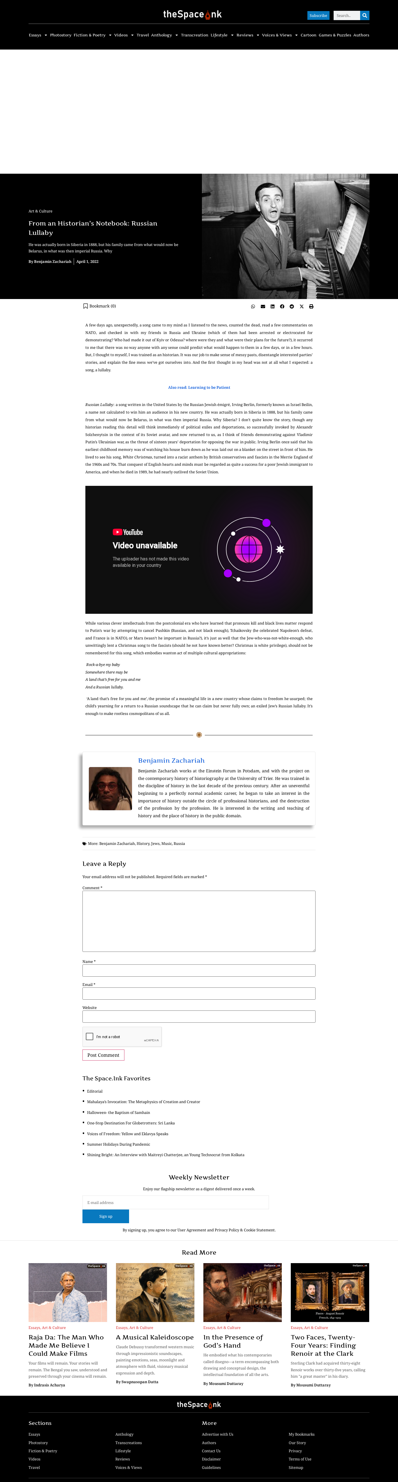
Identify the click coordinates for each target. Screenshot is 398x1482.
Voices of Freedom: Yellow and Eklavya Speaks (127, 1133)
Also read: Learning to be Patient (199, 387)
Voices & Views (277, 35)
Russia (179, 843)
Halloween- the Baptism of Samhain (118, 1112)
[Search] (364, 15)
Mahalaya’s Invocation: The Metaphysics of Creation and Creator (143, 1101)
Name (89, 962)
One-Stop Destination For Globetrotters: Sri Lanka (131, 1123)
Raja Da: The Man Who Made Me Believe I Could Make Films (66, 1345)
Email (88, 985)
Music (166, 843)
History (143, 843)
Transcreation (194, 35)
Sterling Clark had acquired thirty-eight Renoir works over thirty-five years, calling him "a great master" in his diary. (328, 1369)
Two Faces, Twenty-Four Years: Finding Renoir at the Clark (323, 1345)
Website (89, 1008)
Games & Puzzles (335, 35)
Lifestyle (219, 35)
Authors (361, 35)
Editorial (95, 1091)
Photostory (60, 35)
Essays (35, 35)
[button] (253, 306)
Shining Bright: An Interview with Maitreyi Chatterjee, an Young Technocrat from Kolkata (165, 1154)
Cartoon (308, 35)
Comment (92, 888)
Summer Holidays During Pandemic (118, 1144)
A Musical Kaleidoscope (155, 1337)
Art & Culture (40, 211)
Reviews (245, 35)
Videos (121, 35)
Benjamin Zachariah (171, 760)
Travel (143, 35)
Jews (155, 843)
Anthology (161, 35)
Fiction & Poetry (89, 35)
